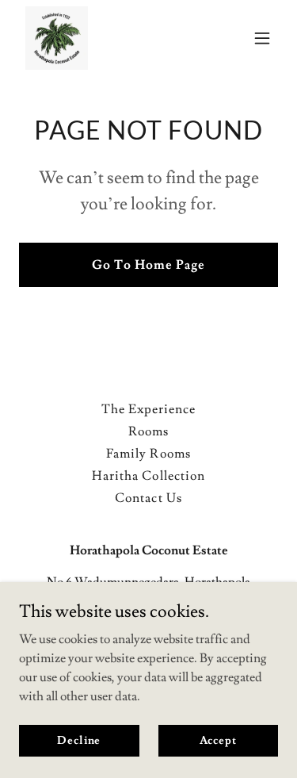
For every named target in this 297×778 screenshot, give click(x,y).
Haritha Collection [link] (148, 476)
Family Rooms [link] (148, 454)
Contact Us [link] (148, 498)
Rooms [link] (148, 431)
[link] (56, 38)
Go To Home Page (148, 265)
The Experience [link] (148, 409)
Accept (218, 740)
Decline (79, 740)
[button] (262, 38)
